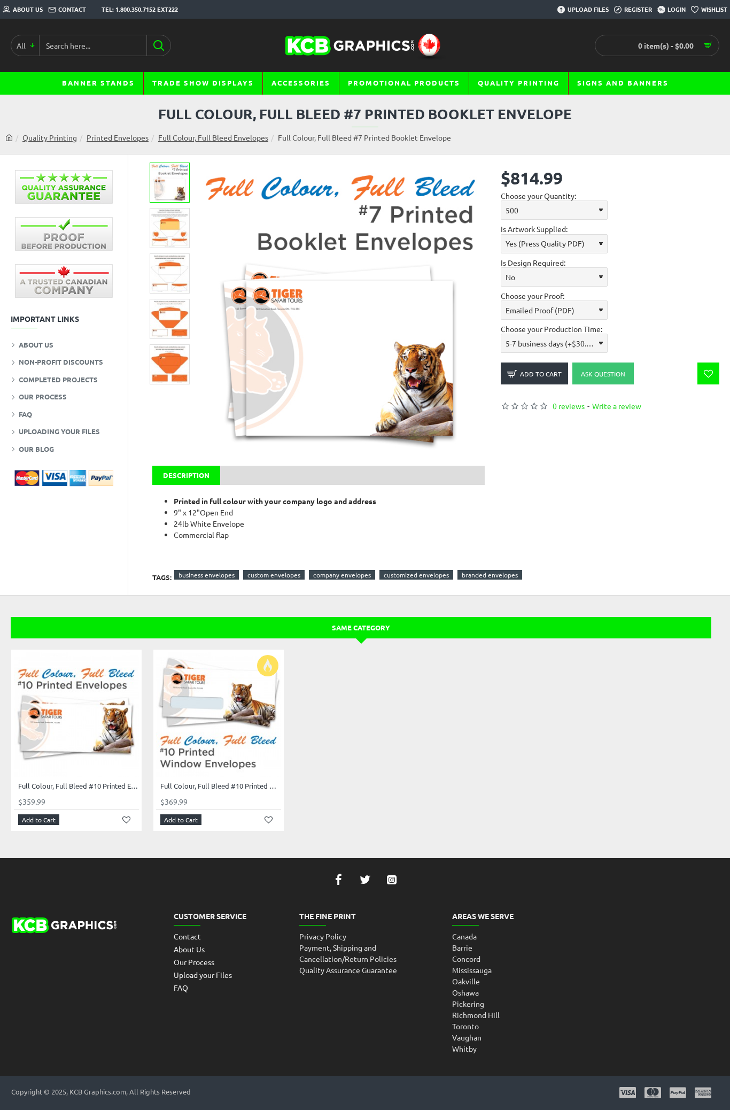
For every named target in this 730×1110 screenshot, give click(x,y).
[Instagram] (391, 879)
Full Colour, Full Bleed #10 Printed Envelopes (78, 786)
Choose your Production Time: (551, 329)
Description (186, 475)
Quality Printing (49, 137)
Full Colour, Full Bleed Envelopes (213, 137)
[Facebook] (338, 879)
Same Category (361, 627)
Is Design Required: (533, 262)
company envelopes (342, 575)
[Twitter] (365, 879)
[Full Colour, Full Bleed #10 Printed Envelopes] (76, 714)
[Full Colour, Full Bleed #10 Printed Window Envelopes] (218, 714)
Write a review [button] (616, 406)
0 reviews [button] (569, 406)
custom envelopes (273, 575)
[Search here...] (158, 45)
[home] (9, 137)
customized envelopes (416, 575)
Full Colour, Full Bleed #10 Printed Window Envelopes (220, 786)
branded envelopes (490, 575)
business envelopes (206, 575)
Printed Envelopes (118, 137)
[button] (173, 170)
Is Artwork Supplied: (534, 229)
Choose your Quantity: (538, 196)
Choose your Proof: (532, 295)
